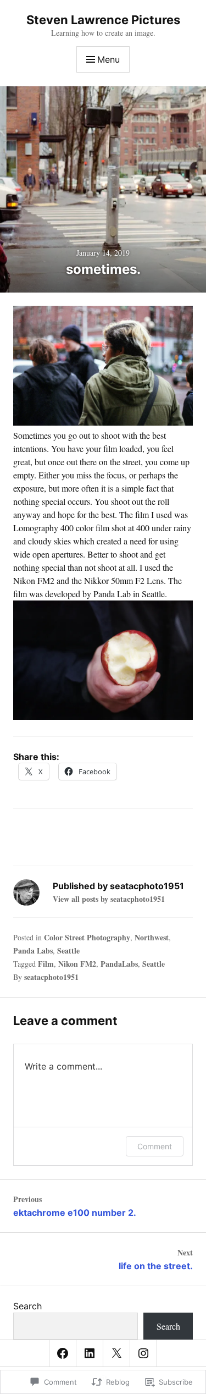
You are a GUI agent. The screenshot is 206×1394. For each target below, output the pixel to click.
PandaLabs (119, 963)
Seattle (68, 950)
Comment (154, 1146)
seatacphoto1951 (51, 977)
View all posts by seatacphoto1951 (109, 899)
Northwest (152, 937)
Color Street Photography (87, 937)
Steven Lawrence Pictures (103, 20)
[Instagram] (143, 1353)
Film (46, 963)
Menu (108, 59)
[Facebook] (62, 1353)
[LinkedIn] (89, 1353)
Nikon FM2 (77, 963)
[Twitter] (116, 1353)
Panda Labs (33, 950)
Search (27, 1306)
